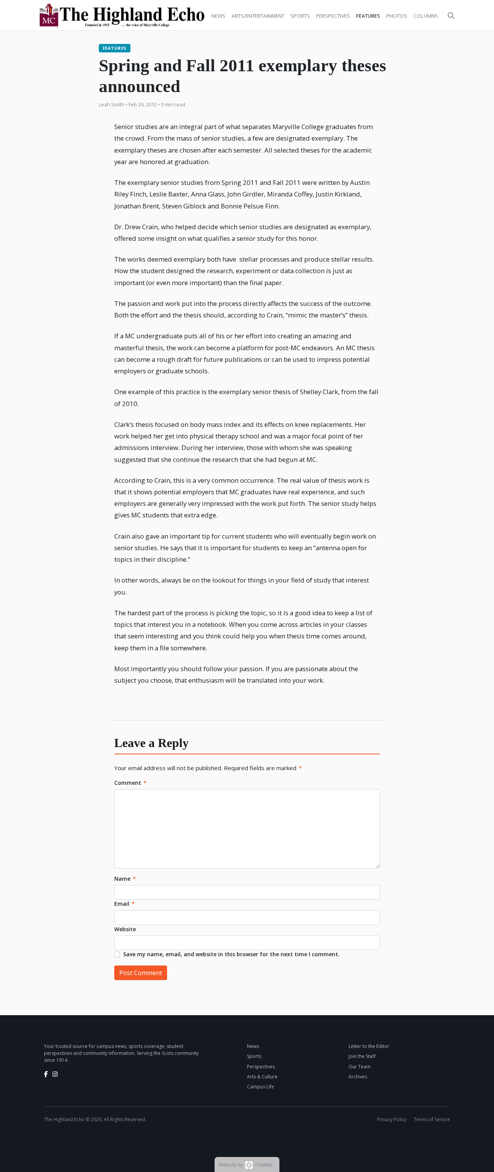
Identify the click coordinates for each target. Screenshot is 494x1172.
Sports (300, 15)
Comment (130, 782)
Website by (245, 1164)
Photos (396, 15)
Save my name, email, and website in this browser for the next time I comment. (231, 954)
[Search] (451, 15)
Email (124, 903)
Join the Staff (362, 1056)
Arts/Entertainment (258, 15)
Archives (358, 1076)
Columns (425, 15)
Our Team (359, 1066)
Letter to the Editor (369, 1046)
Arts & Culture (262, 1076)
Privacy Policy (391, 1119)
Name (125, 878)
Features (368, 15)
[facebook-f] (46, 1074)
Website (125, 929)
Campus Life (260, 1086)
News (218, 15)
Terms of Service (432, 1119)
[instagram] (55, 1074)
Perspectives (333, 15)
